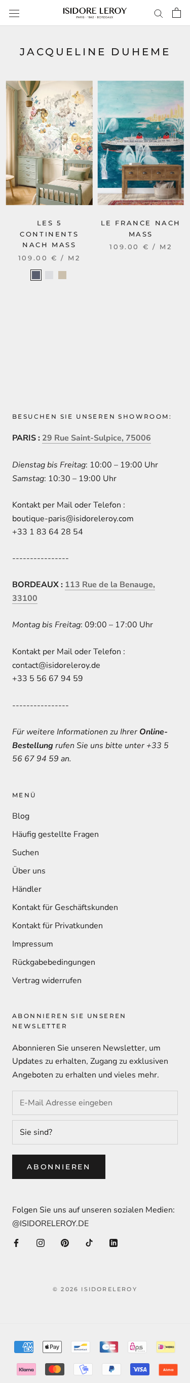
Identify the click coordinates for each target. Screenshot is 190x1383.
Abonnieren (59, 1166)
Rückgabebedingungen (53, 962)
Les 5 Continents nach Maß (49, 234)
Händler (27, 889)
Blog (20, 816)
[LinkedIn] (113, 1242)
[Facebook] (16, 1242)
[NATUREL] (62, 275)
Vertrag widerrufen (47, 980)
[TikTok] (89, 1242)
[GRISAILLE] (36, 275)
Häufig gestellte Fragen (55, 834)
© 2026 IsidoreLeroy (95, 1289)
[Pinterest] (65, 1242)
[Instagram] (40, 1242)
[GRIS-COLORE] (49, 275)
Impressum (32, 944)
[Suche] (158, 13)
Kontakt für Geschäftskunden (65, 907)
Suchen (25, 852)
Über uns (29, 870)
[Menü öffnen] (14, 13)
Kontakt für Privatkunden (57, 925)
